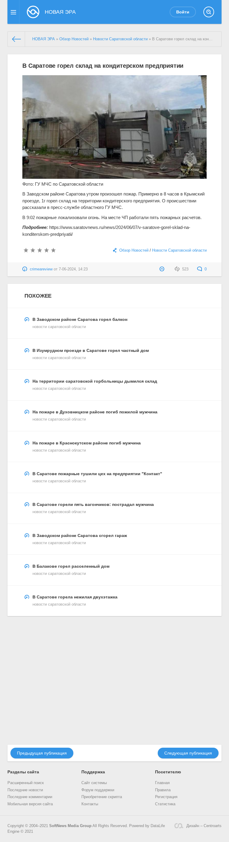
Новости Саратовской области (179, 250)
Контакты (89, 804)
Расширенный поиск (25, 783)
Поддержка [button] (93, 771)
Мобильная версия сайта (30, 804)
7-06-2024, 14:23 (73, 269)
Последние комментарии (29, 797)
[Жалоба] (163, 269)
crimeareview (41, 269)
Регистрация (166, 797)
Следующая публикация (188, 753)
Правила (163, 790)
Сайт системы (94, 783)
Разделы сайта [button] (23, 771)
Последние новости (25, 790)
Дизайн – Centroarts (204, 826)
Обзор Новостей (133, 250)
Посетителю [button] (168, 771)
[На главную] (16, 39)
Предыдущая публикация (42, 753)
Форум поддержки (97, 790)
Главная (162, 783)
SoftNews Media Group (70, 826)
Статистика (165, 804)
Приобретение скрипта (101, 797)
